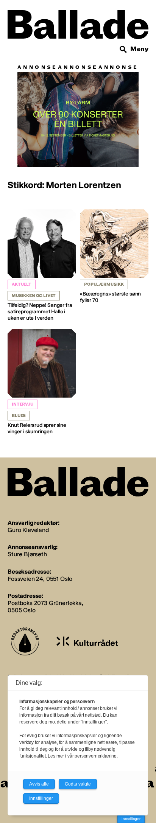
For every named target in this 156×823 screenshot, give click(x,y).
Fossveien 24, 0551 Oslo (40, 578)
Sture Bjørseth (27, 554)
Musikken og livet (34, 295)
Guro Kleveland (28, 530)
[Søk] (123, 49)
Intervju (22, 404)
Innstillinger (131, 819)
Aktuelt (21, 284)
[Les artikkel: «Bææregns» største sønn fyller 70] (114, 256)
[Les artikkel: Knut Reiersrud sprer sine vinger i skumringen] (42, 382)
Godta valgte (78, 784)
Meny (139, 49)
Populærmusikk (104, 284)
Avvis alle (39, 784)
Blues (19, 415)
